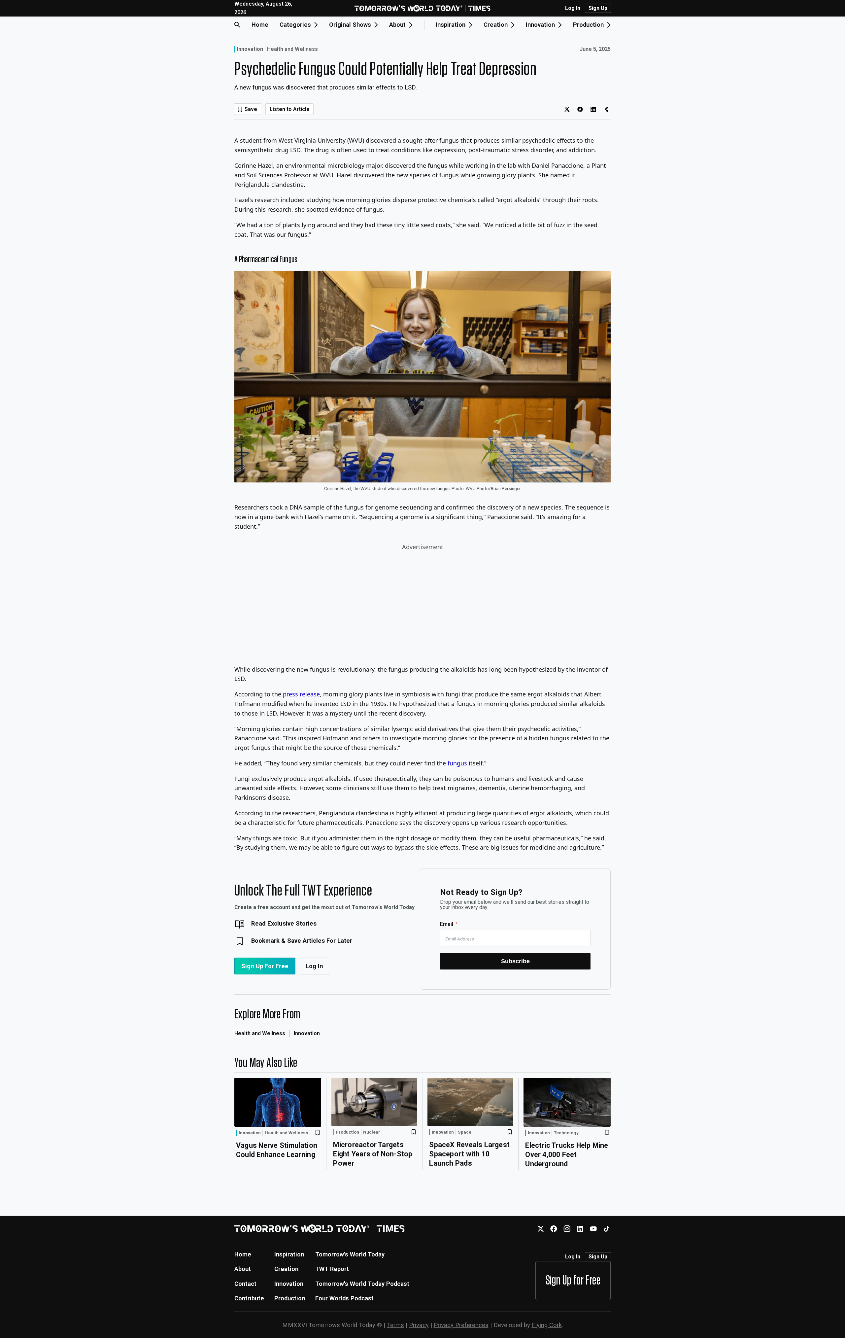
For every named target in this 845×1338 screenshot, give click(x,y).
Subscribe (515, 961)
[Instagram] (567, 1228)
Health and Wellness (292, 49)
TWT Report (332, 1268)
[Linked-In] (580, 1228)
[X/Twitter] (540, 1228)
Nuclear (371, 1132)
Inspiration (289, 1254)
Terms (395, 1324)
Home (260, 24)
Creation (286, 1268)
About (242, 1268)
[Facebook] (554, 1228)
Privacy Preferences (461, 1324)
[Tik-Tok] (606, 1228)
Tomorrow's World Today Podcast (362, 1283)
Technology (566, 1133)
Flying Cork (547, 1324)
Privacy (419, 1324)
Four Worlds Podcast (344, 1298)
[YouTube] (593, 1228)
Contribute (249, 1298)
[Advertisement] (422, 604)
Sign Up (598, 8)
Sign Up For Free (264, 966)
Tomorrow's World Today (350, 1254)
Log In (572, 8)
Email (446, 924)
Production (347, 1132)
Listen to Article (290, 109)
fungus (457, 763)
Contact (245, 1283)
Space (464, 1132)
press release (301, 694)
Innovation (250, 49)
